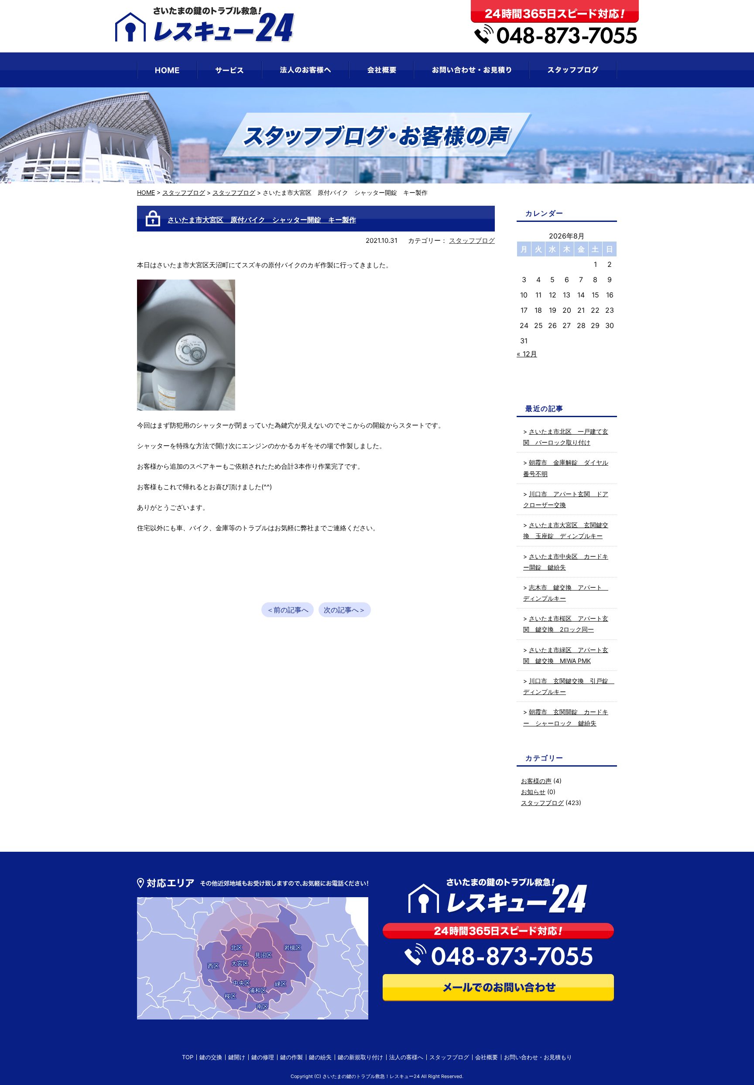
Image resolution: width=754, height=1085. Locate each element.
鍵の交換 (210, 1057)
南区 (262, 1006)
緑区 (280, 983)
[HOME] (167, 69)
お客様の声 (536, 780)
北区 (236, 947)
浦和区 (257, 990)
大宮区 (239, 963)
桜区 (230, 995)
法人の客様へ (406, 1057)
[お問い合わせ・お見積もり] (471, 69)
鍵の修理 (262, 1057)
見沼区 (263, 954)
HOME (146, 192)
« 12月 (527, 353)
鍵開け (236, 1057)
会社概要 (486, 1057)
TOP (187, 1057)
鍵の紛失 (320, 1057)
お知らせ (533, 791)
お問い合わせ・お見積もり (538, 1057)
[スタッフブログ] (573, 69)
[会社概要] (381, 69)
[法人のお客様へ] (305, 69)
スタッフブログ (183, 192)
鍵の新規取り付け (360, 1057)
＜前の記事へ (287, 609)
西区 (213, 965)
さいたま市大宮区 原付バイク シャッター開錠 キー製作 (262, 219)
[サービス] (229, 69)
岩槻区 (292, 947)
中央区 (241, 982)
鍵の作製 (291, 1057)
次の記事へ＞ (345, 609)
